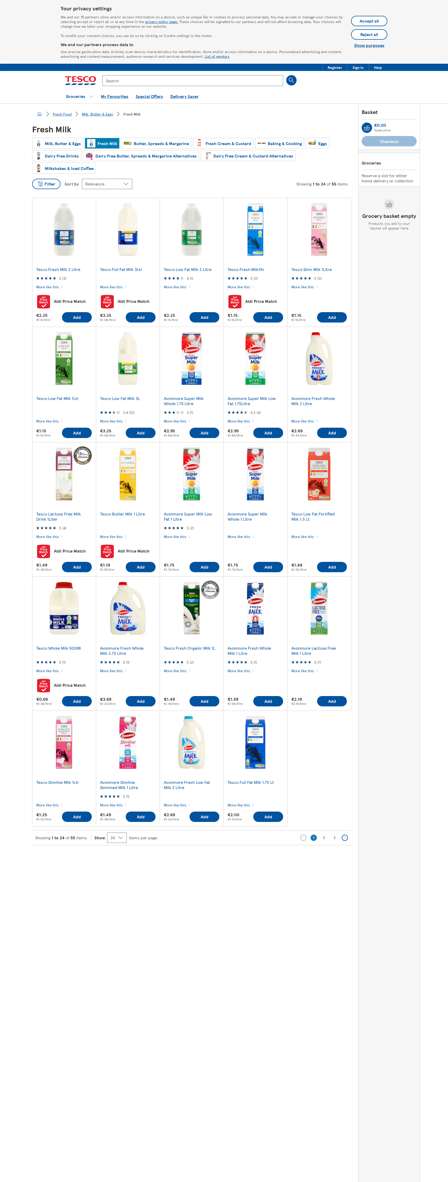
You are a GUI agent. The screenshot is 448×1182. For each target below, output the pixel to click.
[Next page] (345, 838)
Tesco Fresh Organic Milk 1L (189, 648)
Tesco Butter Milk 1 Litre (122, 514)
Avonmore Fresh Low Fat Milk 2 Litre (187, 784)
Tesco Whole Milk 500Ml (58, 648)
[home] (39, 114)
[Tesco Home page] (80, 80)
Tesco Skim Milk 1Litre (311, 269)
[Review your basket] (367, 128)
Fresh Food (62, 114)
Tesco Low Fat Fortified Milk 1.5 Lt (313, 516)
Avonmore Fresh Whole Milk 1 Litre (249, 650)
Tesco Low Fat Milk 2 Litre (188, 269)
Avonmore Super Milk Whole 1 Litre (247, 516)
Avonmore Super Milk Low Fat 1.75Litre (252, 400)
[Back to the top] (226, 858)
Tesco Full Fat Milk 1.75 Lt (251, 782)
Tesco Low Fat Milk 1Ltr (57, 398)
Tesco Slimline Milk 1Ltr (57, 782)
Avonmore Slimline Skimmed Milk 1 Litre (119, 784)
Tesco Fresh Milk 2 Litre (58, 269)
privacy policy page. (161, 21)
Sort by (72, 184)
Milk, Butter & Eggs (97, 114)
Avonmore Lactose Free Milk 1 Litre (313, 650)
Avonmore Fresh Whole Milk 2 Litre (313, 400)
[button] (335, 67)
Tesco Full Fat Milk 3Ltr (121, 269)
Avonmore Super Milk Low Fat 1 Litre (188, 516)
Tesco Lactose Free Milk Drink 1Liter (58, 516)
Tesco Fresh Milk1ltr (246, 269)
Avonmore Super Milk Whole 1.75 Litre (184, 400)
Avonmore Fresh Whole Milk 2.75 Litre (122, 650)
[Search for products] (291, 80)
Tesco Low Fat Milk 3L (120, 398)
